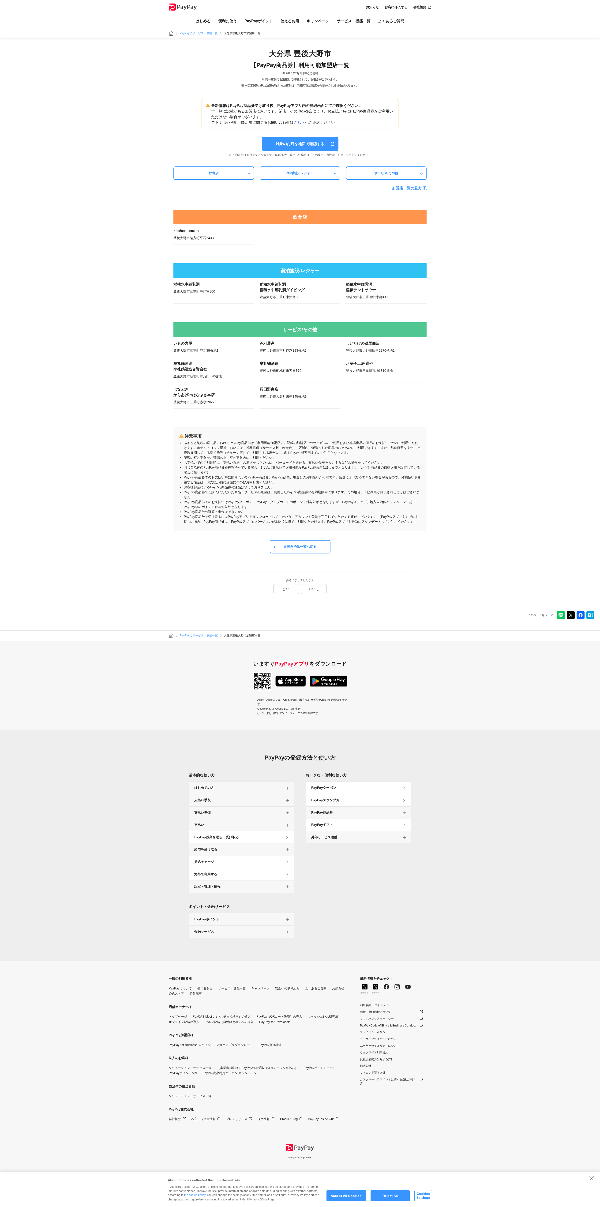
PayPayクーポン (323, 788)
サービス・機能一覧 (354, 21)
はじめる (203, 21)
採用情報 (264, 1119)
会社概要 (419, 7)
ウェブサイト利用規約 (374, 1052)
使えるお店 (290, 21)
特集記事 (196, 993)
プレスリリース (236, 1119)
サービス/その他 (386, 173)
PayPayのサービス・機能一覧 (199, 33)
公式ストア (176, 993)
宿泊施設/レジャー (300, 173)
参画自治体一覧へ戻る (300, 547)
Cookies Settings (423, 1195)
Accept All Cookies (346, 1196)
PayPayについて (180, 988)
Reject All (390, 1196)
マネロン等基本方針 (372, 1072)
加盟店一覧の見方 (407, 188)
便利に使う (227, 21)
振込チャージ (204, 862)
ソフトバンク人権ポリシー (377, 1018)
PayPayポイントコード (320, 1068)
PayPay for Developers (275, 1022)
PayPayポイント (258, 21)
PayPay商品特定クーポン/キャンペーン (229, 1073)
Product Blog (289, 1119)
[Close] (591, 1178)
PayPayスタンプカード (328, 800)
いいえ (314, 589)
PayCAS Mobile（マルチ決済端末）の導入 (222, 1016)
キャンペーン (318, 21)
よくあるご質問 (391, 21)
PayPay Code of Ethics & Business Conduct (388, 1025)
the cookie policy (194, 1195)
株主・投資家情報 (203, 1119)
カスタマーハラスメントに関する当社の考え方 (388, 1081)
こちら (299, 122)
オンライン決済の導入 (184, 1022)
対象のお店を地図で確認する (300, 144)
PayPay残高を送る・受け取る (216, 837)
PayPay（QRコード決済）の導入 (279, 1016)
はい (286, 589)
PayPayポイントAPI (183, 1073)
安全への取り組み (287, 988)
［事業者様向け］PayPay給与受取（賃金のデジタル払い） (257, 1068)
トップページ (178, 1016)
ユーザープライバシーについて (379, 1039)
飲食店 (214, 173)
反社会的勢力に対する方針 (377, 1059)
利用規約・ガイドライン (375, 1005)
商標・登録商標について (375, 1012)
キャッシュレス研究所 (323, 1016)
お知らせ (372, 7)
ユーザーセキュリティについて (379, 1045)
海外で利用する (205, 874)
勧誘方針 (365, 1066)
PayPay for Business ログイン (190, 1045)
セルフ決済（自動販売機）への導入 (229, 1022)
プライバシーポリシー (374, 1032)
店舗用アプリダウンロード (234, 1045)
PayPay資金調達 (270, 1045)
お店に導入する (396, 7)
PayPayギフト (322, 825)
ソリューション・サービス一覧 (190, 1068)
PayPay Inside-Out (321, 1119)
